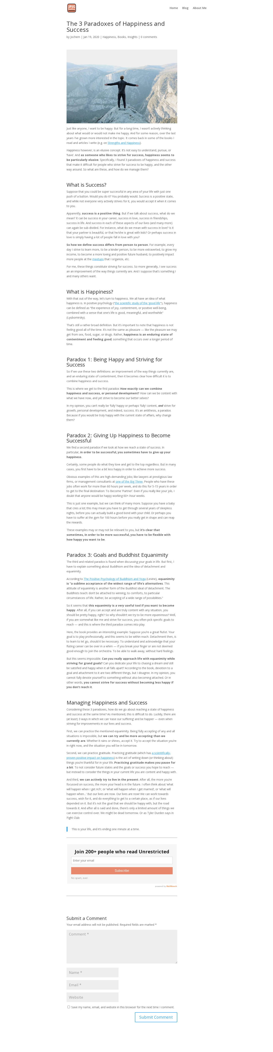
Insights (132, 37)
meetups (98, 259)
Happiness (109, 37)
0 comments (149, 37)
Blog (185, 8)
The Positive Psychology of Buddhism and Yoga (115, 579)
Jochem (75, 37)
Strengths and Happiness (124, 143)
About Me (199, 8)
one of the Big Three (129, 481)
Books (122, 37)
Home (174, 8)
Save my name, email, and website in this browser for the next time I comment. (122, 1007)
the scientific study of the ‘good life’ (137, 303)
